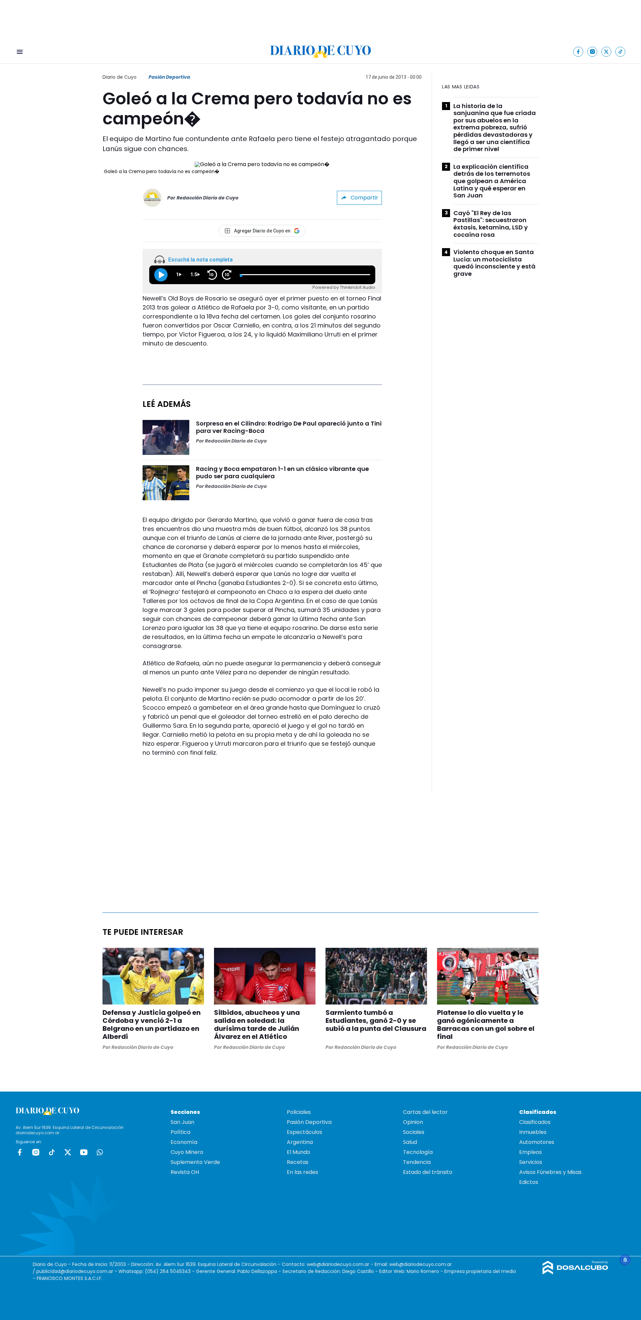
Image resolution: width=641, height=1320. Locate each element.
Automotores (536, 1142)
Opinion (413, 1122)
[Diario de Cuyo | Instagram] (592, 51)
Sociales (413, 1132)
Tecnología (418, 1152)
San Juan (182, 1122)
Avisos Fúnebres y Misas (550, 1172)
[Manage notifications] (625, 1260)
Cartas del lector (425, 1112)
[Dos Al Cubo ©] (575, 1272)
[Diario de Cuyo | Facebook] (578, 51)
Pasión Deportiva (169, 77)
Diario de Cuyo (119, 77)
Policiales (299, 1112)
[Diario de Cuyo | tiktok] (620, 51)
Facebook (20, 1152)
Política (180, 1132)
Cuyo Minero (187, 1152)
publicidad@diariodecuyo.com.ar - (77, 1271)
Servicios (530, 1162)
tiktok (52, 1152)
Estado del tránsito (427, 1172)
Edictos (528, 1182)
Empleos (530, 1152)
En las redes (302, 1172)
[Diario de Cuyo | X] (606, 51)
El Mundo (298, 1152)
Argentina (300, 1142)
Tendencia (417, 1162)
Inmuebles (533, 1132)
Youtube (84, 1152)
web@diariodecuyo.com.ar (338, 1264)
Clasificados (535, 1122)
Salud (410, 1142)
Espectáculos (304, 1132)
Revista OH (185, 1172)
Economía (184, 1142)
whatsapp (100, 1152)
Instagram (36, 1152)
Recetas (297, 1162)
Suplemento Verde (195, 1162)
